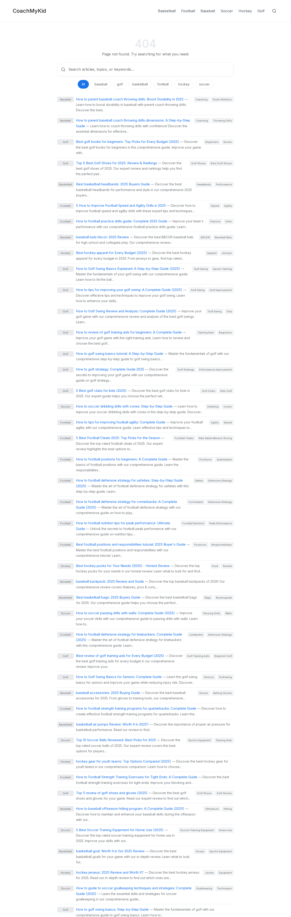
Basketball (167, 11)
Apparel (212, 253)
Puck (215, 566)
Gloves (203, 693)
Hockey (245, 11)
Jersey (209, 872)
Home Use (225, 830)
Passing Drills (211, 613)
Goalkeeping (204, 888)
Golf (261, 11)
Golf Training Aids (198, 656)
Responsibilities (221, 544)
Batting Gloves (222, 693)
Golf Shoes (198, 163)
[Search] (274, 11)
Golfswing (225, 677)
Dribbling (212, 406)
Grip (229, 311)
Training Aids (206, 332)
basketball (140, 84)
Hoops (200, 851)
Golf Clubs (208, 391)
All (83, 84)
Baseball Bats (223, 237)
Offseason (212, 808)
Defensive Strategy (220, 480)
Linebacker (196, 634)
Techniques (224, 888)
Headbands (204, 184)
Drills (229, 221)
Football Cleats (184, 438)
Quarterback (224, 459)
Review (227, 566)
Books (227, 142)
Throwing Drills (222, 120)
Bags (208, 597)
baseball (101, 84)
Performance (224, 184)
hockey (184, 84)
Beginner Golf (223, 656)
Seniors (209, 677)
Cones (227, 406)
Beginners (212, 142)
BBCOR (205, 237)
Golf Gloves (224, 793)
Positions (205, 459)
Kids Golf (226, 391)
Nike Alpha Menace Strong (215, 438)
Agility (228, 205)
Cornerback (195, 502)
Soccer (227, 11)
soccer (204, 84)
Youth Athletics (222, 99)
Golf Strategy (186, 369)
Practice (215, 221)
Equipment (225, 872)
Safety (199, 480)
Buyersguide (224, 597)
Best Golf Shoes (221, 163)
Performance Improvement (215, 369)
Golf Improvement (221, 290)
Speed (215, 205)
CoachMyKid (29, 10)
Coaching (202, 99)
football (163, 84)
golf (120, 84)
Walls (228, 613)
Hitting (228, 808)
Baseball (208, 11)
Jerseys (227, 253)
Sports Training (222, 269)
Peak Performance (220, 523)
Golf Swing (201, 269)
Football (188, 11)
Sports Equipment (199, 740)
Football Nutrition (193, 523)
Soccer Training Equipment (197, 830)
